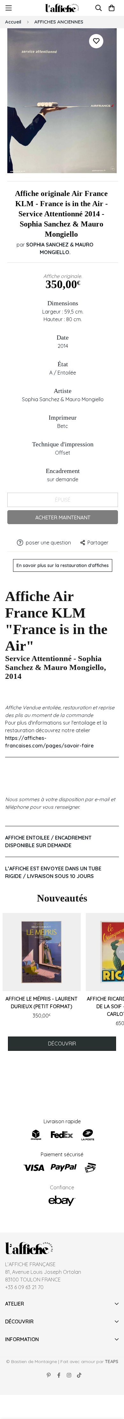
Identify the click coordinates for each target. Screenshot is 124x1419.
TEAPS (111, 1361)
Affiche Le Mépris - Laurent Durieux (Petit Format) (41, 1003)
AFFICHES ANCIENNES (58, 22)
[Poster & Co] (62, 8)
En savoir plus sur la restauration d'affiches (63, 565)
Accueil (13, 22)
